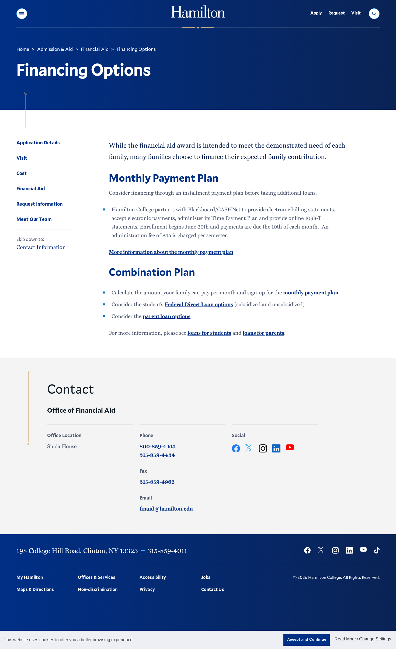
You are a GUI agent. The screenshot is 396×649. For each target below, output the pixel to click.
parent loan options (166, 316)
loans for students (209, 333)
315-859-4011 (167, 550)
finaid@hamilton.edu (166, 508)
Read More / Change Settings (363, 639)
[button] (22, 13)
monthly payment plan (310, 292)
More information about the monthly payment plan (171, 252)
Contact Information (41, 247)
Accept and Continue (306, 639)
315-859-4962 (157, 481)
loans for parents (263, 333)
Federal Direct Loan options (199, 304)
